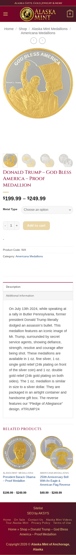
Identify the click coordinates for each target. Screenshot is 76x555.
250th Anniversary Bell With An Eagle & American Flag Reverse (55, 480)
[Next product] (33, 40)
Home (9, 29)
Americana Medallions (38, 33)
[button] (5, 14)
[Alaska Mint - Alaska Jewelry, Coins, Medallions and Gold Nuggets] (38, 14)
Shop (23, 29)
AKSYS (43, 513)
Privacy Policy (40, 522)
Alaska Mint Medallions (50, 29)
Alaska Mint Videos (59, 519)
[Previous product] (42, 40)
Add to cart (36, 225)
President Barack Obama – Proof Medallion (19, 479)
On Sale (19, 519)
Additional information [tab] (20, 295)
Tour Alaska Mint (17, 522)
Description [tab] (13, 286)
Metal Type (10, 209)
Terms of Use (62, 522)
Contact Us (35, 519)
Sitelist (38, 508)
